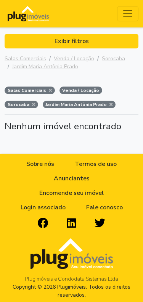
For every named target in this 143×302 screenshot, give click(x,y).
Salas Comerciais (25, 58)
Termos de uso (96, 164)
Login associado (43, 207)
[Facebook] (43, 223)
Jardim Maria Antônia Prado (45, 66)
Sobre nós (40, 164)
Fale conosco (104, 207)
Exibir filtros (72, 41)
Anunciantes (72, 178)
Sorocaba (113, 58)
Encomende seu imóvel (71, 193)
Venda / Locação (74, 58)
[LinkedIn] (71, 223)
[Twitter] (100, 223)
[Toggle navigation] (127, 13)
